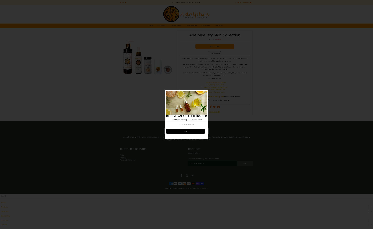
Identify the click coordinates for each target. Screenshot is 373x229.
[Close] (206, 91)
